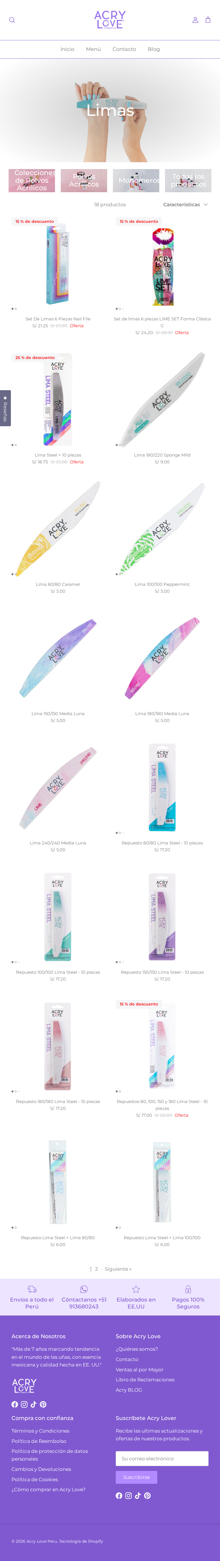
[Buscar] (12, 20)
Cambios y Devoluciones (41, 1469)
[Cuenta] (194, 20)
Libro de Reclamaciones (145, 1380)
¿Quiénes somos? (137, 1349)
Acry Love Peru (42, 1541)
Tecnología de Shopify (81, 1541)
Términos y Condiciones (40, 1431)
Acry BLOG (129, 1390)
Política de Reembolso (38, 1441)
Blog (154, 49)
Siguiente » (118, 1269)
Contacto (124, 49)
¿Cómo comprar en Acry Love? (48, 1489)
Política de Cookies (34, 1479)
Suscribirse (136, 1477)
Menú (93, 49)
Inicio (67, 49)
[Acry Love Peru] (110, 20)
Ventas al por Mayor (140, 1369)
